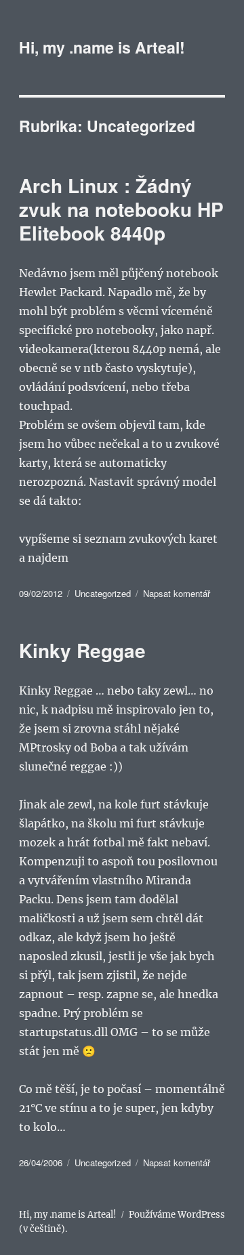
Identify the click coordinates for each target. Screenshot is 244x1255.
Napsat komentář (176, 593)
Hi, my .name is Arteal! (102, 47)
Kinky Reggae (82, 650)
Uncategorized (103, 593)
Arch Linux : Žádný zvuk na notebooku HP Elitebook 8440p (121, 209)
